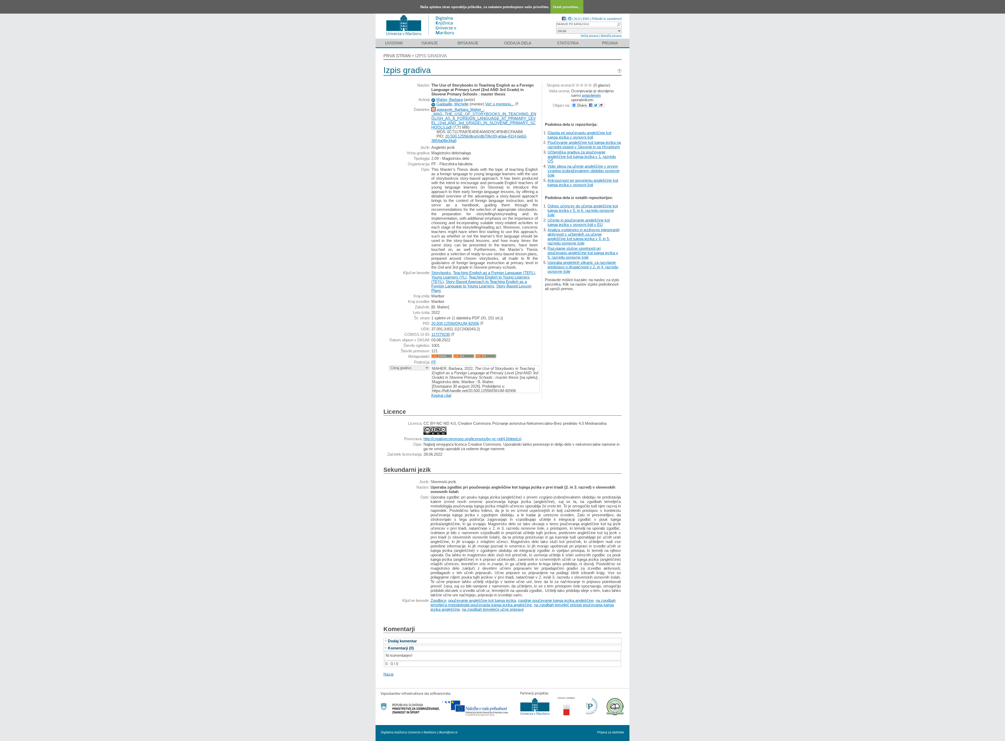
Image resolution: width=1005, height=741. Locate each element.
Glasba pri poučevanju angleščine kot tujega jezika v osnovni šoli (579, 135)
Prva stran (397, 55)
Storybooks (441, 272)
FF (433, 362)
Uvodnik (394, 43)
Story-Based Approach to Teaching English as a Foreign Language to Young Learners (479, 283)
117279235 (440, 334)
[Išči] (618, 24)
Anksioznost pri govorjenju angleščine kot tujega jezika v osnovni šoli (583, 182)
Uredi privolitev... (567, 7)
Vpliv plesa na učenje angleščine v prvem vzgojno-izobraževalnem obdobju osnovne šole (583, 170)
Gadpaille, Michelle (452, 104)
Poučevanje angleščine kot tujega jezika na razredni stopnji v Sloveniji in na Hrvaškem (584, 144)
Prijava (610, 43)
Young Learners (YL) (449, 277)
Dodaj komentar (402, 641)
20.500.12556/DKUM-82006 (455, 323)
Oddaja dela (517, 43)
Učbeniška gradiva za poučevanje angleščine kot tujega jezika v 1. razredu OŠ (582, 156)
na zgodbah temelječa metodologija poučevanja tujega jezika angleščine (523, 602)
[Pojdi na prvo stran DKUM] (423, 36)
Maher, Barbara (449, 99)
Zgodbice (438, 600)
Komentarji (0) (401, 648)
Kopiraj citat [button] (441, 395)
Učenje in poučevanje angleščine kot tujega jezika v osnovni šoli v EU (579, 222)
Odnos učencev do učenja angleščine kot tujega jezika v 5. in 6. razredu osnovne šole (583, 210)
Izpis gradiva (431, 55)
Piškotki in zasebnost (607, 19)
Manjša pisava (611, 36)
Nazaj (388, 674)
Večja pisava (589, 36)
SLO (577, 19)
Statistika (568, 43)
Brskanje (467, 43)
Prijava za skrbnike (610, 732)
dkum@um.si (448, 732)
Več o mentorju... (499, 104)
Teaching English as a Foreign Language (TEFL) (494, 272)
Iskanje (429, 43)
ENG (586, 19)
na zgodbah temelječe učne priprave (493, 609)
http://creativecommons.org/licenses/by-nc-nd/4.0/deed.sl (472, 439)
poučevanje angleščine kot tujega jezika (482, 600)
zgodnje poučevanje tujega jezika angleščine (556, 600)
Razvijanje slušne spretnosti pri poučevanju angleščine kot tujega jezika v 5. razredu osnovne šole (583, 252)
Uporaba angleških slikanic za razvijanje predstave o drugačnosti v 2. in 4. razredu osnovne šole (583, 267)
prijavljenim (591, 95)
